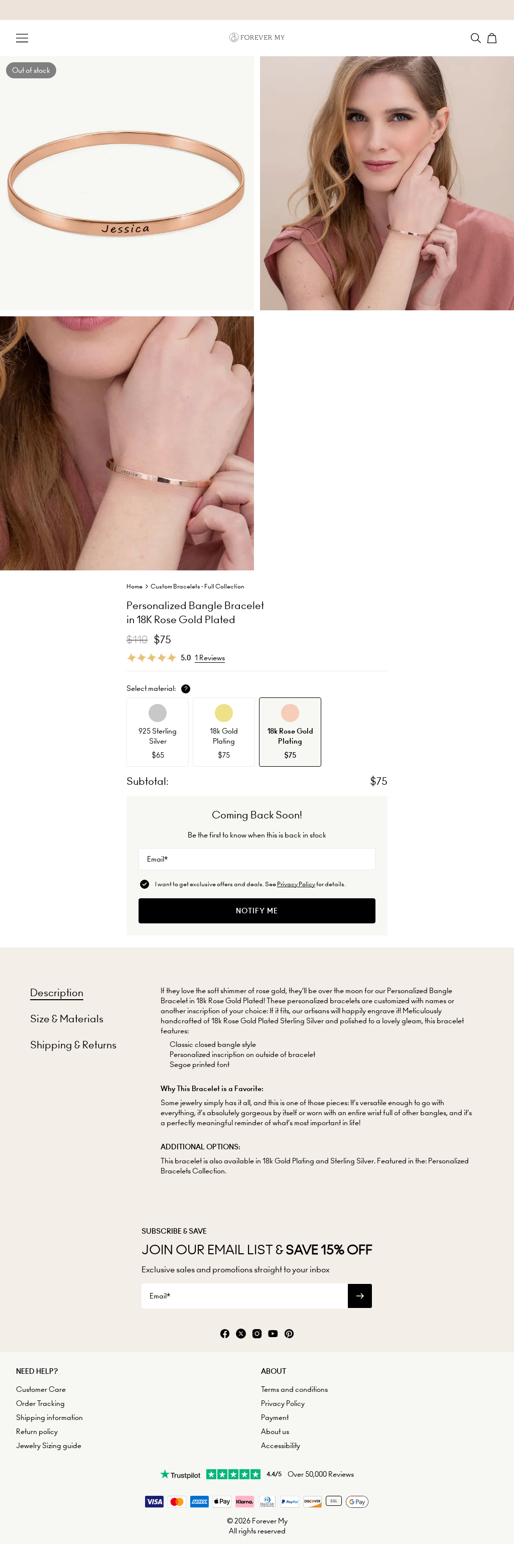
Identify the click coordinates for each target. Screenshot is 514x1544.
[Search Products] (476, 38)
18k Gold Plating (288, 1160)
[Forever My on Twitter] (241, 1334)
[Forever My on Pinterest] (289, 1334)
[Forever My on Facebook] (225, 1334)
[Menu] (22, 38)
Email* (157, 859)
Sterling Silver (352, 1160)
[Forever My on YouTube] (273, 1334)
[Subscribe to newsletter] (359, 1296)
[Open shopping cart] (492, 38)
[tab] (56, 993)
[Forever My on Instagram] (257, 1334)
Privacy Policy (296, 884)
